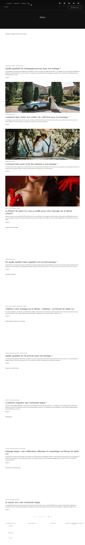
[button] (75, 7)
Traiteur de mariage (19, 65)
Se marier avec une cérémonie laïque (22, 502)
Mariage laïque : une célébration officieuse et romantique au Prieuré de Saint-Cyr (42, 452)
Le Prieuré (18, 208)
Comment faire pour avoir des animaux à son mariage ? (31, 164)
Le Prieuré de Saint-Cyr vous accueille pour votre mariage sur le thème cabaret (38, 212)
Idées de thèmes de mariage (10, 208)
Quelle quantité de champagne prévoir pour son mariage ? (33, 68)
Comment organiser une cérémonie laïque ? (26, 402)
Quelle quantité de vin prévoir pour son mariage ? (28, 355)
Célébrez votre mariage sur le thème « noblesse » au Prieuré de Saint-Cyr (39, 309)
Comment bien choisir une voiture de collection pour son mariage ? (37, 117)
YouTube (10, 542)
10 (48, 516)
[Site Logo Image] (42, 5)
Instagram (12, 542)
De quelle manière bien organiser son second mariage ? (31, 262)
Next (51, 517)
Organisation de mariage (10, 65)
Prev (34, 517)
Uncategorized (23, 448)
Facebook (8, 542)
